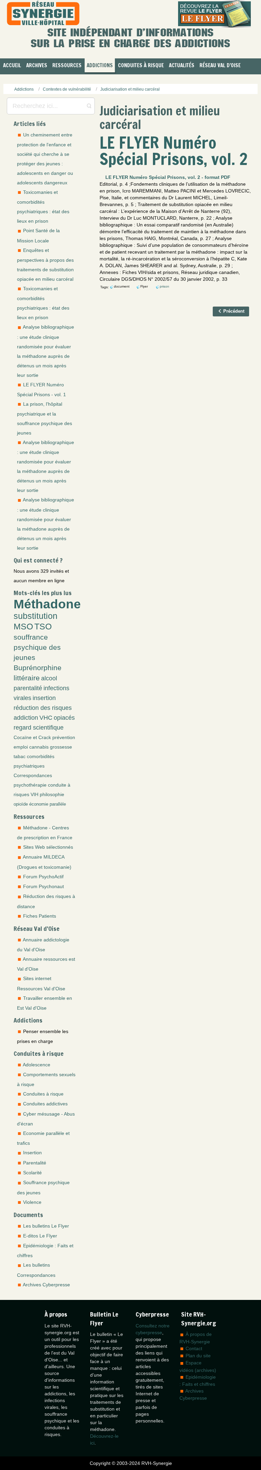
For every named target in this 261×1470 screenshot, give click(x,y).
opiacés (64, 717)
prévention (63, 737)
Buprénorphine (38, 668)
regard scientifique (39, 727)
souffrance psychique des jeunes (37, 647)
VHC (45, 717)
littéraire (27, 678)
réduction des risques (43, 707)
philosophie (52, 794)
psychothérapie (30, 785)
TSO (43, 626)
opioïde (21, 804)
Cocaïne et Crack (32, 737)
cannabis (39, 747)
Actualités (181, 65)
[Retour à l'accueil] (43, 13)
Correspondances (33, 775)
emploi (21, 747)
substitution (35, 616)
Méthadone (47, 604)
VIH (34, 794)
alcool (49, 678)
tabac (19, 756)
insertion (44, 698)
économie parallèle (47, 804)
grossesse (61, 747)
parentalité (28, 688)
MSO (23, 626)
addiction (26, 717)
